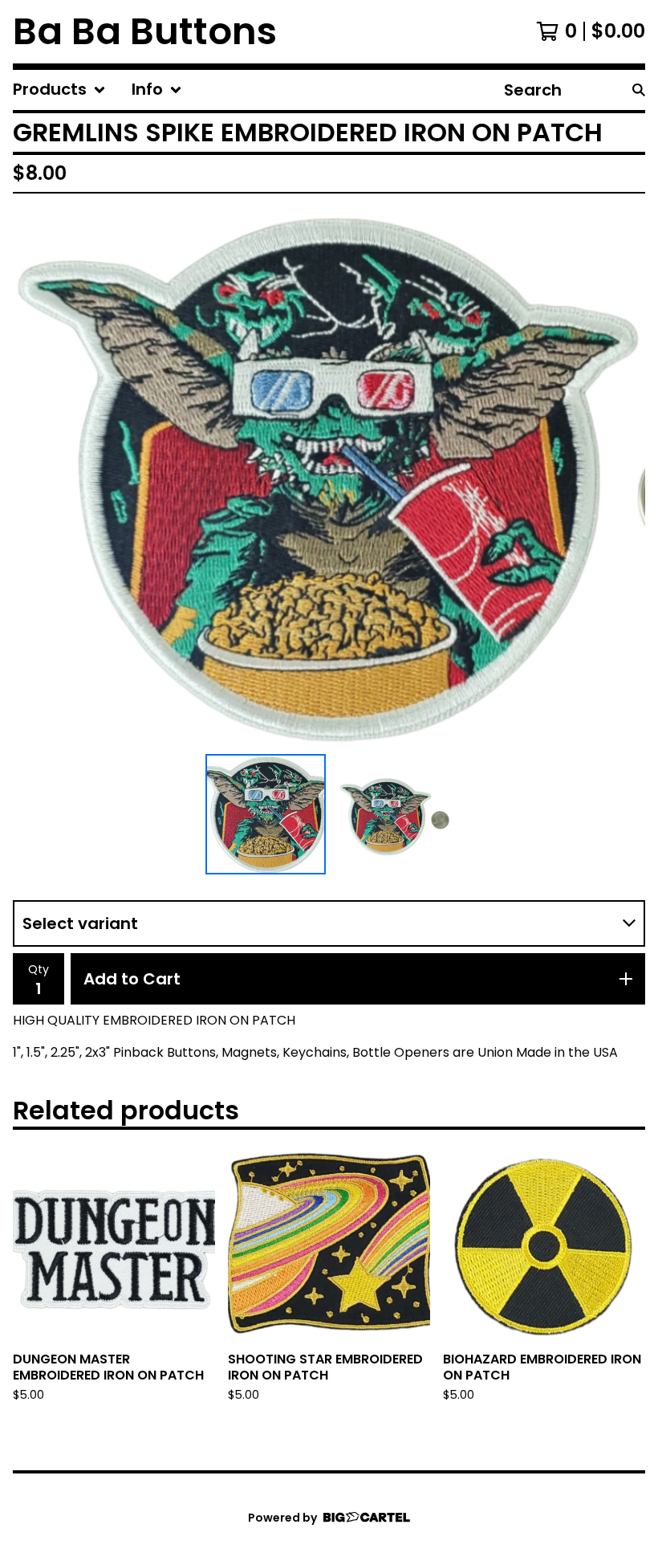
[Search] (639, 90)
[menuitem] (59, 90)
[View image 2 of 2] (392, 814)
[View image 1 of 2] (265, 814)
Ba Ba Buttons (145, 32)
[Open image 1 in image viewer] (329, 477)
